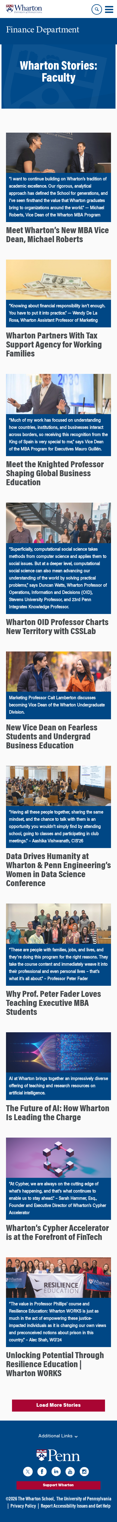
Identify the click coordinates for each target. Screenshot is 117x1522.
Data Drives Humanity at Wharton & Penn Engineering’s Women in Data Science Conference (58, 871)
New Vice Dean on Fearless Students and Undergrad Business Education (52, 737)
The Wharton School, (36, 1499)
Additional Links (56, 1436)
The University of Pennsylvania (83, 1499)
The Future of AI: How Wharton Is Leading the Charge (58, 1114)
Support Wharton (58, 1485)
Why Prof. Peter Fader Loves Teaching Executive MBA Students (53, 1003)
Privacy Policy (23, 1506)
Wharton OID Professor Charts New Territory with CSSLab (57, 627)
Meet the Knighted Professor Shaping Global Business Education (55, 474)
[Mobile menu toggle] (109, 9)
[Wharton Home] (24, 9)
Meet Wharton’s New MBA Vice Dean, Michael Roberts (57, 236)
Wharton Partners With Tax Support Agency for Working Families (54, 345)
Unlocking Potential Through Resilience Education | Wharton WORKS (55, 1365)
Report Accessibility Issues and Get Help (75, 1506)
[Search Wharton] (97, 9)
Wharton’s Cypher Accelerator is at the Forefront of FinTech (57, 1233)
